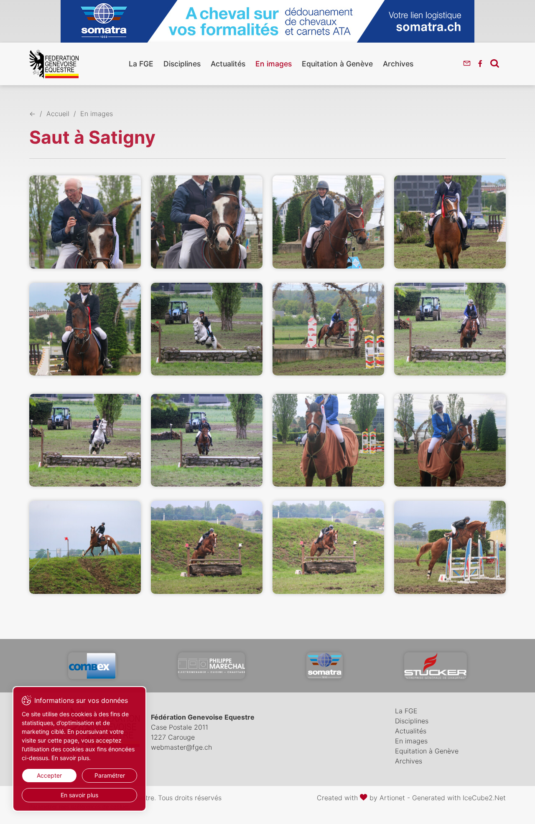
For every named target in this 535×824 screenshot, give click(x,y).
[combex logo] (92, 665)
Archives (398, 63)
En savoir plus (79, 795)
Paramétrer (109, 775)
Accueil (57, 113)
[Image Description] (85, 221)
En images (273, 63)
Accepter (49, 775)
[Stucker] (435, 665)
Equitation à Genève (337, 63)
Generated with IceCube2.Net (459, 798)
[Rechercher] (494, 63)
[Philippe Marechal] (211, 665)
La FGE (141, 63)
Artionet (392, 798)
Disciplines (182, 63)
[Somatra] (324, 665)
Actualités (228, 63)
